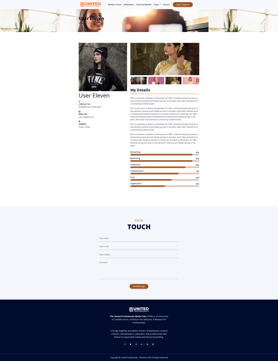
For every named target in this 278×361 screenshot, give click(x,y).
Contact (166, 4)
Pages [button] (156, 4)
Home (81, 23)
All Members (129, 4)
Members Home (115, 4)
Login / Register (182, 4)
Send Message (139, 286)
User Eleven (91, 23)
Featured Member (144, 4)
